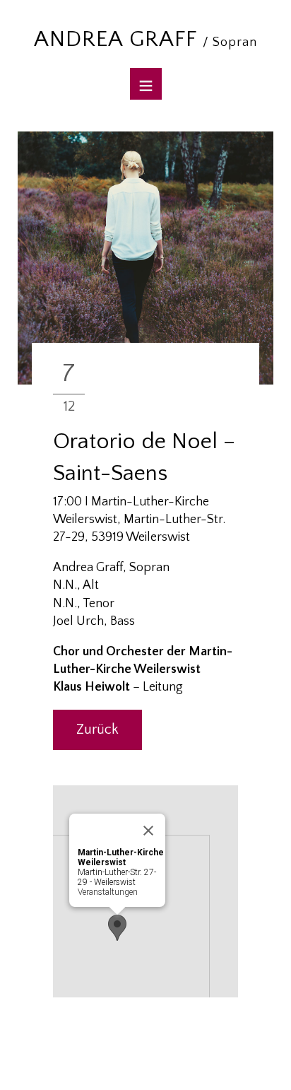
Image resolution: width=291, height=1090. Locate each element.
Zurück (97, 729)
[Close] (148, 831)
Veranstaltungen (108, 892)
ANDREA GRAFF (145, 39)
